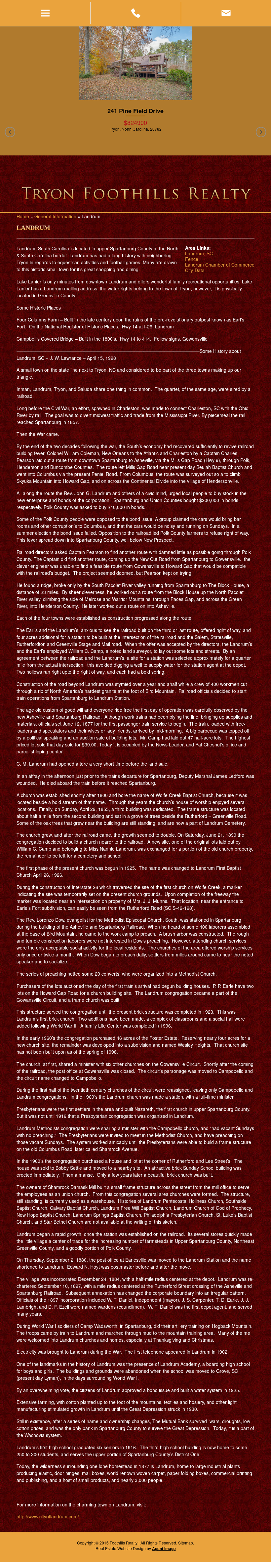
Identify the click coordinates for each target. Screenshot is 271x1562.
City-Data (195, 270)
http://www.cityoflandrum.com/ (48, 1516)
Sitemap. (186, 1542)
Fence (191, 259)
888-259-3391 (135, 13)
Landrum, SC (199, 253)
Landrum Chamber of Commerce (219, 264)
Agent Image (164, 1548)
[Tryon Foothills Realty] (135, 194)
